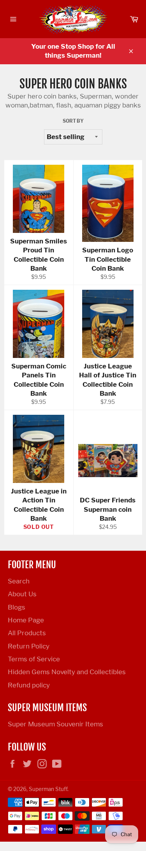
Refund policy (29, 685)
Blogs (16, 607)
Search (19, 581)
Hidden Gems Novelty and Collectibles (67, 672)
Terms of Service (34, 659)
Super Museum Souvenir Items (55, 724)
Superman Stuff (48, 789)
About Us (22, 594)
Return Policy (28, 646)
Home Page (26, 620)
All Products (27, 633)
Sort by (73, 121)
